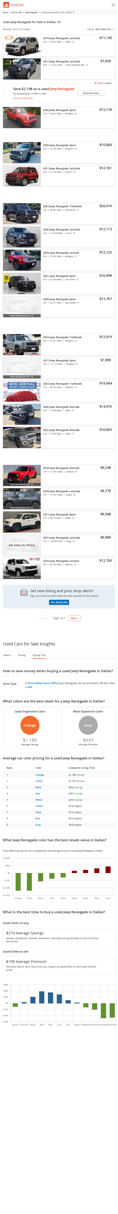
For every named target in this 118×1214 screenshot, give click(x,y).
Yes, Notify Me (59, 602)
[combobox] (105, 29)
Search (7, 655)
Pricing (21, 655)
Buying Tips (39, 655)
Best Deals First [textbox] (103, 29)
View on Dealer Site (20, 315)
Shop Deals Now (91, 93)
